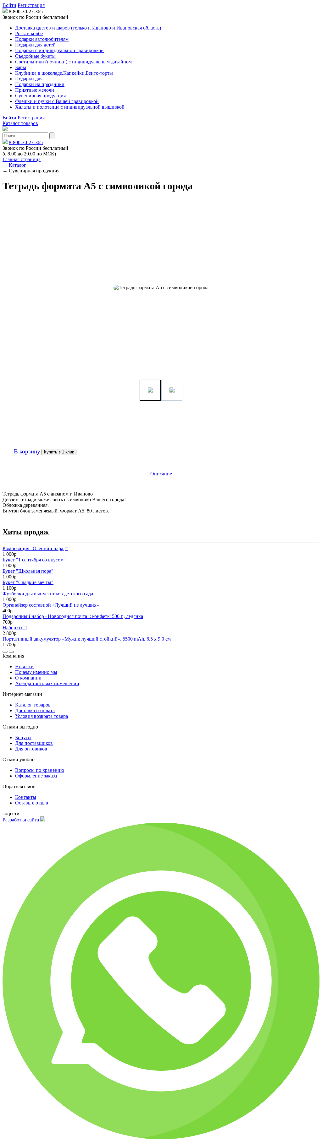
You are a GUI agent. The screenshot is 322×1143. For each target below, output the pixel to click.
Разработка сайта (21, 819)
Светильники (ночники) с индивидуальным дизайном (73, 61)
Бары (20, 67)
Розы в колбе (29, 33)
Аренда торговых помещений (47, 683)
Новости (24, 666)
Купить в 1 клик (59, 452)
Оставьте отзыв (31, 802)
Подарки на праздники (39, 84)
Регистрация (31, 5)
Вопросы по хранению (39, 770)
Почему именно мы (36, 672)
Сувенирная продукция (40, 95)
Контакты (25, 797)
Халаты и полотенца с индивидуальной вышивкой (70, 107)
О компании (28, 677)
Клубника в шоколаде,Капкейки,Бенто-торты (64, 73)
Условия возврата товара (41, 716)
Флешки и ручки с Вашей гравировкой (57, 101)
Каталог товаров (20, 123)
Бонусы (23, 737)
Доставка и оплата (35, 710)
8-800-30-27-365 (26, 142)
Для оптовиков (31, 748)
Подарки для (28, 78)
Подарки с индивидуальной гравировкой (59, 50)
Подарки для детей (35, 44)
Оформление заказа (36, 775)
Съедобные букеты (35, 56)
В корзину (27, 451)
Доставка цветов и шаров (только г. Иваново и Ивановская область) (88, 27)
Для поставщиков (34, 743)
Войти (9, 5)
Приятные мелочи (34, 90)
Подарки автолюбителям (42, 39)
